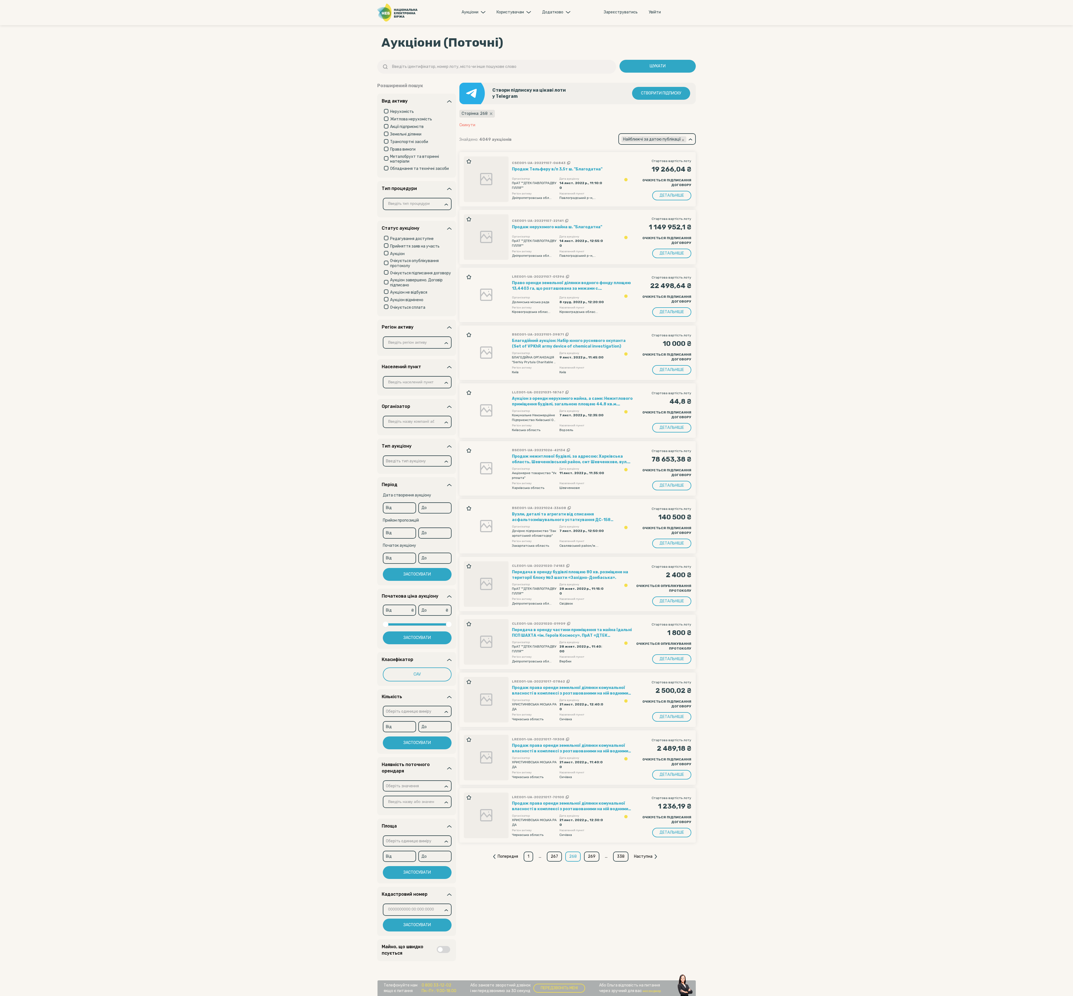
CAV (417, 674)
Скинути (467, 125)
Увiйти (655, 12)
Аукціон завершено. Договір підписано (416, 282)
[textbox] (406, 461)
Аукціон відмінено (406, 300)
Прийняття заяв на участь (415, 246)
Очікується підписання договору (420, 273)
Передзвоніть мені (559, 988)
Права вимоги (403, 149)
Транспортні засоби (409, 141)
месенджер (652, 991)
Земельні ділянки (405, 134)
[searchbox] (413, 204)
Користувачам (510, 12)
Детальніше (671, 195)
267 (554, 856)
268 (573, 856)
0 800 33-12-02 (436, 985)
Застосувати (417, 574)
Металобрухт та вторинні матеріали (414, 159)
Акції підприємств (407, 126)
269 (591, 856)
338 (621, 856)
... (540, 856)
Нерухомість (402, 111)
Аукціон (397, 253)
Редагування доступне (412, 238)
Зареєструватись (621, 12)
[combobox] (417, 204)
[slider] (385, 624)
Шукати (658, 66)
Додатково (552, 12)
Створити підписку (661, 93)
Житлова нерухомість (411, 119)
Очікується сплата (407, 307)
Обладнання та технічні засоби (419, 168)
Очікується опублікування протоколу (414, 263)
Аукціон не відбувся (408, 292)
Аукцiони (470, 12)
